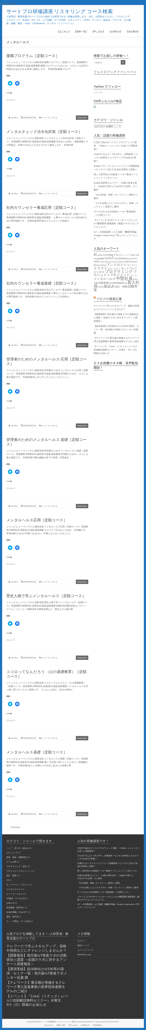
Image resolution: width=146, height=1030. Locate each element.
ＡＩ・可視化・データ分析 (18, 921)
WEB (127, 261)
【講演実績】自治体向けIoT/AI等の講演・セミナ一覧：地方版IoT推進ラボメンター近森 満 (116, 329)
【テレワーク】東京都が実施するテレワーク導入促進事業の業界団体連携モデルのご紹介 (36, 986)
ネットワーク (129, 268)
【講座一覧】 (81, 31)
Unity (120, 262)
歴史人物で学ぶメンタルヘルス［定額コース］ (46, 595)
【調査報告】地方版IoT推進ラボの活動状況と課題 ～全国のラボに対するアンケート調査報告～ (116, 317)
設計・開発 (121, 286)
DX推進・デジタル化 (15, 898)
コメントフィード (85, 950)
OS (7, 880)
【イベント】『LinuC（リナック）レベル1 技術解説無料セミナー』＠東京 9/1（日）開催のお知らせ (116, 349)
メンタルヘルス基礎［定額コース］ (36, 752)
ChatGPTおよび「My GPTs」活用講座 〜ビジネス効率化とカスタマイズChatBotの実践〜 (116, 157)
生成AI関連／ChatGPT (16, 912)
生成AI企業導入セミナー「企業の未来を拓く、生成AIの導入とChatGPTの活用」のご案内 (115, 186)
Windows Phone (100, 265)
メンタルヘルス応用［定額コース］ (36, 520)
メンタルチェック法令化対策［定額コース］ (44, 131)
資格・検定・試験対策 (16, 857)
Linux (130, 258)
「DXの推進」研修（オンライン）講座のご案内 (98, 883)
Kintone (123, 258)
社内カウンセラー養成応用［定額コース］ (42, 207)
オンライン (132, 265)
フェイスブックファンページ (115, 72)
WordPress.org (84, 954)
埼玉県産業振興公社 (118, 283)
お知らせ (10, 903)
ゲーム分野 (11, 862)
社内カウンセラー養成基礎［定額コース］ (42, 283)
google (100, 258)
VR (124, 262)
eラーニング (125, 255)
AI (95, 254)
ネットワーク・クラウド (17, 884)
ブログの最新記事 (109, 299)
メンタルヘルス (105, 278)
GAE (137, 255)
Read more (82, 117)
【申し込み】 (98, 31)
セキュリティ (114, 268)
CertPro (14, 117)
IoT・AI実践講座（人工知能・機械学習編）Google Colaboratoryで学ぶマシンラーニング (116, 235)
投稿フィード (83, 945)
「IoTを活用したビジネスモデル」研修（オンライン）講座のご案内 (107, 887)
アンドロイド (117, 265)
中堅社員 (124, 278)
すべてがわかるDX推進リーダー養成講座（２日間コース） (103, 892)
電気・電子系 (12, 916)
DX (104, 255)
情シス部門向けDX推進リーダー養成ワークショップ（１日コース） (107, 871)
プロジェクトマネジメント (115, 273)
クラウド (100, 268)
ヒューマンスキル (49, 117)
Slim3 (116, 262)
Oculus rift (103, 262)
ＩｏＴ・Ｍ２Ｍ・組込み (17, 848)
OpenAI (110, 262)
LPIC (135, 258)
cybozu (100, 255)
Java (116, 258)
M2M (96, 261)
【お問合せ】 (115, 31)
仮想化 (135, 279)
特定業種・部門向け (15, 907)
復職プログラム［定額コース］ (32, 55)
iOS (106, 258)
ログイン (81, 941)
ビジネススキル (13, 889)
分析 (96, 283)
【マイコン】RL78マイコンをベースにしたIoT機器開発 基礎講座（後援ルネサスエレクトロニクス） (116, 223)
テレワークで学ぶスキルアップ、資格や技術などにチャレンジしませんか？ (36, 948)
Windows (134, 262)
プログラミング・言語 (16, 866)
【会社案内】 (133, 31)
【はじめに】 (64, 31)
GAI (95, 259)
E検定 (133, 255)
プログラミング (119, 271)
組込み (109, 286)
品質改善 (103, 282)
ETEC (116, 255)
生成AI (101, 287)
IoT (111, 258)
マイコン (134, 275)
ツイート (98, 92)
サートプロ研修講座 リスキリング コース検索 (59, 11)
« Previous (15, 827)
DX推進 (109, 255)
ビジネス (99, 271)
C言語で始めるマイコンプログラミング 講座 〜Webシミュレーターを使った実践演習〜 (115, 145)
